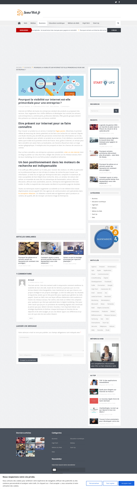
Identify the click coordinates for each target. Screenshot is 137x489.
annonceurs (112, 266)
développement (96, 281)
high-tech (94, 289)
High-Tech (86, 23)
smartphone (95, 322)
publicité (105, 311)
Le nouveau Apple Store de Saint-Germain (109, 400)
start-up (106, 322)
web (92, 330)
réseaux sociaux (110, 315)
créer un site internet (71, 152)
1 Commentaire (64, 106)
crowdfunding (96, 278)
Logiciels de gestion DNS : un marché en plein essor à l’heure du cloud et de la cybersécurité (109, 128)
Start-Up (96, 23)
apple (99, 270)
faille (93, 285)
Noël (92, 308)
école (107, 330)
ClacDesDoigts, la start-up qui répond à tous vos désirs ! (108, 410)
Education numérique (57, 23)
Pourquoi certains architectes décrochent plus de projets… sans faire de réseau (91, 30)
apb (92, 270)
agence (93, 266)
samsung (94, 319)
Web (25, 23)
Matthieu (27, 106)
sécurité (94, 326)
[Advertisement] (82, 12)
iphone (99, 293)
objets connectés (103, 308)
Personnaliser (94, 483)
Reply (31, 318)
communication (103, 274)
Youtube (100, 330)
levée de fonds (96, 296)
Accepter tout (126, 483)
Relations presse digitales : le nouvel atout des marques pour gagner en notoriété (35, 30)
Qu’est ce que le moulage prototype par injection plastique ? (72, 259)
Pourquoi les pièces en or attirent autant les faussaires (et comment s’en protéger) (28, 260)
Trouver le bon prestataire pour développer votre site (109, 420)
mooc (103, 304)
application (107, 270)
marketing (94, 300)
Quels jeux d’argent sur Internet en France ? (107, 391)
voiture (111, 326)
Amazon (102, 266)
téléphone (103, 326)
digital (106, 278)
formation (101, 285)
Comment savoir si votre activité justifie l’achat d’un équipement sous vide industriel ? (51, 260)
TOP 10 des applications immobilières (108, 381)
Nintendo (110, 304)
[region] (68, 481)
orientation (95, 311)
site (107, 319)
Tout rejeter (110, 483)
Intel (92, 293)
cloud (93, 274)
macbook (108, 296)
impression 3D (106, 289)
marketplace (105, 300)
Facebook (108, 281)
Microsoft (94, 304)
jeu (106, 293)
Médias (33, 23)
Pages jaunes (60, 131)
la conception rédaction (26, 193)
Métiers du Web (73, 23)
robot (113, 311)
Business (42, 23)
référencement (96, 315)
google (110, 285)
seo (102, 319)
